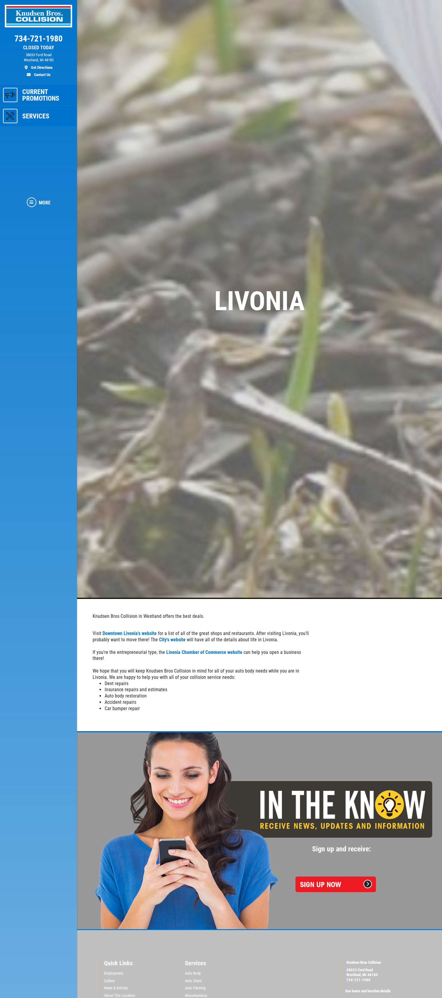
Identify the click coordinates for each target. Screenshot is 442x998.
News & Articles (116, 988)
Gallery (109, 980)
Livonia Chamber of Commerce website (204, 652)
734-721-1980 (358, 980)
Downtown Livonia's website (130, 633)
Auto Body (193, 973)
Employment (113, 973)
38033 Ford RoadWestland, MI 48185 (362, 972)
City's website (172, 639)
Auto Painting (195, 988)
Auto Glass (193, 980)
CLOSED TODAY (38, 47)
